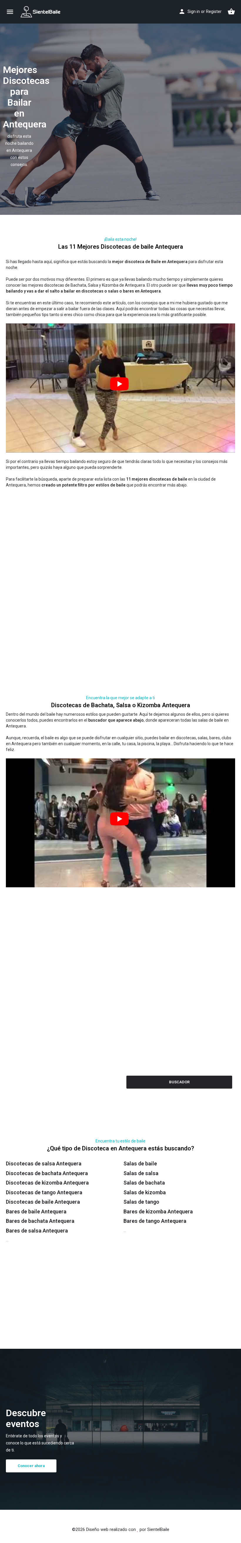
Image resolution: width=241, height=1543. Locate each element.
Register (214, 11)
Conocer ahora (34, 1466)
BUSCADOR (179, 1082)
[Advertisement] (120, 529)
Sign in (194, 11)
